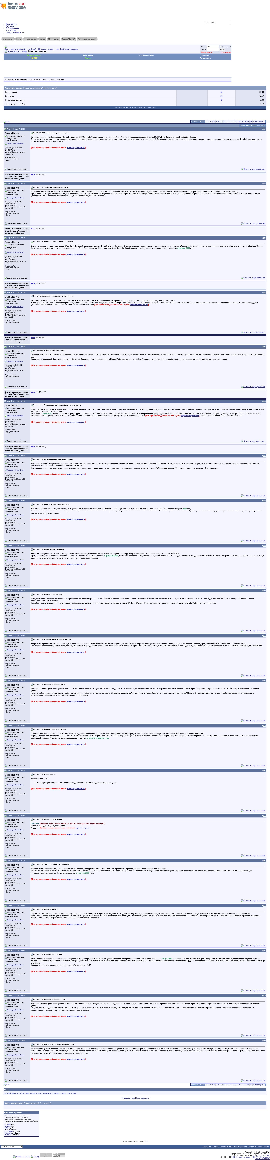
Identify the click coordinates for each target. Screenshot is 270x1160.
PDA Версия (11, 26)
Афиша (42, 39)
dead (9, 1093)
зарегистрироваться (76, 148)
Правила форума (34, 55)
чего (74, 1093)
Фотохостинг (11, 30)
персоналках (45, 1093)
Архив (260, 1146)
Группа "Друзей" (68, 39)
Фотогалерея (11, 24)
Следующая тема (142, 1098)
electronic (15, 1093)
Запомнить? (226, 47)
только (69, 1093)
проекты (63, 1093)
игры (38, 1093)
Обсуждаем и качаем (45, 49)
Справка (216, 1146)
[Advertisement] (55, 68)
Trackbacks (9, 1131)
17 (248, 121)
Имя (202, 46)
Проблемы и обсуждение (69, 49)
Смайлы (8, 1126)
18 (251, 121)
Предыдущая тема (128, 1098)
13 (236, 121)
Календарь (207, 1146)
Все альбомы (88, 55)
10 (227, 121)
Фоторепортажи (30, 39)
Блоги (18, 39)
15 (221, 96)
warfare (32, 1093)
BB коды (8, 1124)
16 (245, 121)
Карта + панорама (13, 33)
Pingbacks (8, 1133)
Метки (6, 1090)
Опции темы (244, 125)
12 (221, 92)
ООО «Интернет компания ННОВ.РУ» (245, 1157)
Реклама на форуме (262, 1159)
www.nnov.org (8, 39)
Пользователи (205, 58)
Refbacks (8, 1134)
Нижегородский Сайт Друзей (245, 1146)
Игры (56, 49)
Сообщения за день (146, 55)
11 (230, 121)
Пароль (203, 49)
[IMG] (6, 1128)
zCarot (267, 1155)
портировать (54, 1093)
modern (21, 1093)
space (27, 1093)
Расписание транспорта (87, 39)
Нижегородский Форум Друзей (25, 49)
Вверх (266, 1146)
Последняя (259, 121)
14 (239, 121)
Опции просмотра (258, 125)
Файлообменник (12, 28)
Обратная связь (227, 1146)
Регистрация (226, 52)
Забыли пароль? (207, 52)
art (5, 1093)
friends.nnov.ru (264, 1157)
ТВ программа (53, 39)
